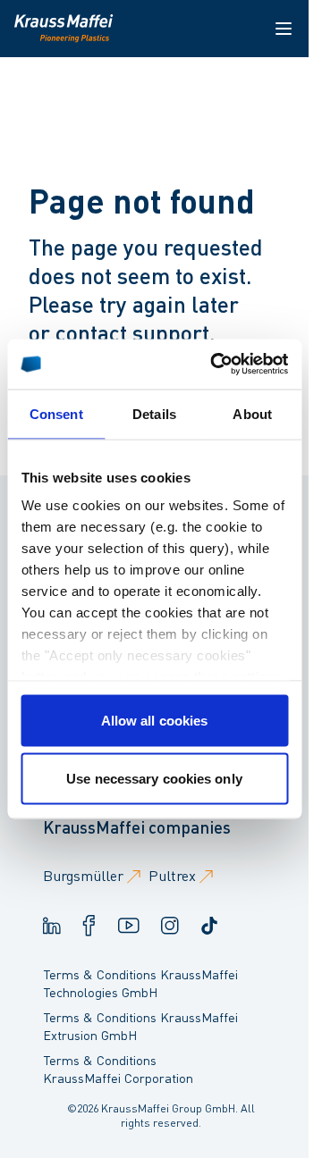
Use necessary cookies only (154, 778)
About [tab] (252, 413)
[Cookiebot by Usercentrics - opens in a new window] (216, 364)
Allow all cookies (154, 719)
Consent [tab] (56, 413)
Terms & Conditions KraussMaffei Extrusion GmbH (140, 1026)
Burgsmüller (83, 875)
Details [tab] (154, 413)
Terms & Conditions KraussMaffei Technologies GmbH (140, 983)
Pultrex (172, 875)
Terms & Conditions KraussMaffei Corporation (118, 1069)
